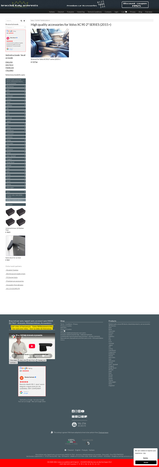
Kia (7, 124)
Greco (62, 340)
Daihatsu (9, 105)
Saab (8, 168)
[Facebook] (73, 412)
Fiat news (148, 12)
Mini (7, 146)
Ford (7, 115)
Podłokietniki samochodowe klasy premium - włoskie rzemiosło (80, 336)
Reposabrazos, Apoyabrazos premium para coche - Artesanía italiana (81, 338)
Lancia (8, 127)
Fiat (7, 111)
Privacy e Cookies (66, 326)
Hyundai (9, 118)
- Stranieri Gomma (12, 270)
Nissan (8, 153)
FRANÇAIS (42, 360)
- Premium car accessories (15, 281)
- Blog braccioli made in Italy (15, 274)
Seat (7, 171)
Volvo (32, 20)
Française (70, 12)
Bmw (8, 93)
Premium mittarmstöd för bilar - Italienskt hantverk (76, 334)
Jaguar (8, 121)
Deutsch (61, 12)
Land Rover (10, 130)
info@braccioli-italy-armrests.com (122, 456)
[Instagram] (76, 412)
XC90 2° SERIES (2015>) (43, 20)
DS (7, 108)
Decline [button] (145, 458)
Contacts (108, 12)
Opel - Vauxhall (11, 156)
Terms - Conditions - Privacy (69, 324)
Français (85, 450)
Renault (8, 165)
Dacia (8, 102)
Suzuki (8, 181)
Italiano (52, 12)
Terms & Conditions (95, 12)
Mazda (8, 140)
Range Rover (10, 162)
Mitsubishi (9, 149)
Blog (140, 12)
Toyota (8, 184)
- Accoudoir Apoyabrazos (14, 285)
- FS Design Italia (11, 277)
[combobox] (16, 27)
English (77, 450)
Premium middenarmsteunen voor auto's (73, 333)
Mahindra (9, 137)
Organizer (9, 204)
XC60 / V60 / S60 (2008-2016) (15, 196)
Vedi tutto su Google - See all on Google (32, 400)
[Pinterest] (79, 412)
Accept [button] (146, 462)
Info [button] (144, 453)
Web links (63, 327)
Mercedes (9, 143)
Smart (8, 178)
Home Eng (80, 12)
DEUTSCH (32, 360)
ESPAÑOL (13, 363)
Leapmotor (10, 134)
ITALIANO (13, 360)
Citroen (8, 99)
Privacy (132, 12)
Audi (7, 89)
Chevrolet (9, 96)
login (116, 12)
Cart (123, 12)
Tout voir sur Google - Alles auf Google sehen (32, 401)
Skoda (8, 175)
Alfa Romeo (10, 86)
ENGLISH (22, 360)
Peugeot (9, 159)
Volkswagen (10, 187)
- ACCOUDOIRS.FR (13, 289)
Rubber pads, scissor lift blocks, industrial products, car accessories (14, 81)
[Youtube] (82, 412)
